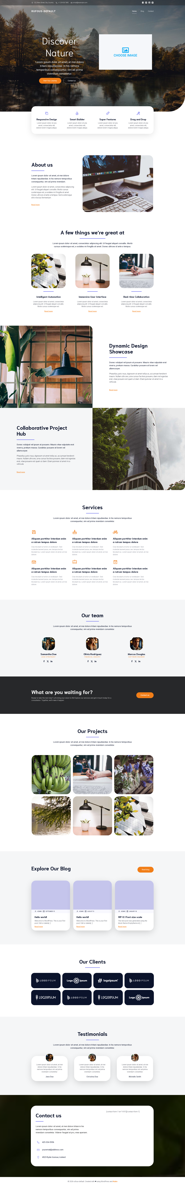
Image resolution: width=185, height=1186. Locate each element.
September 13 (50, 911)
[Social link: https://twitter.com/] (48, 661)
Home (134, 11)
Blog (142, 11)
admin (39, 911)
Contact (151, 11)
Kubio (115, 1181)
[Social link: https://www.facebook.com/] (45, 661)
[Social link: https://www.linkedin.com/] (52, 661)
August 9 (90, 911)
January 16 (133, 911)
